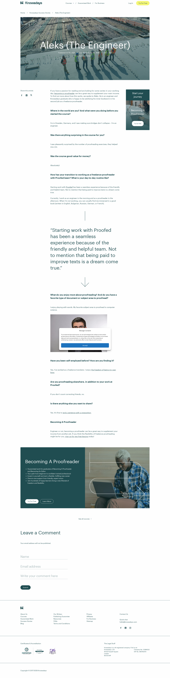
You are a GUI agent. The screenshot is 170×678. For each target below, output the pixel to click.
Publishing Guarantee (62, 616)
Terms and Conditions (62, 623)
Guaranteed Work (84, 3)
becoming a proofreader (64, 93)
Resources (57, 619)
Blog (22, 623)
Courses (69, 3)
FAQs (55, 621)
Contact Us (124, 614)
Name (24, 556)
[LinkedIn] (125, 628)
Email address (30, 566)
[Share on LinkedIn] (26, 95)
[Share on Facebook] (21, 95)
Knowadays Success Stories (40, 13)
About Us (23, 614)
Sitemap (90, 621)
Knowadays (42, 670)
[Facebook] (120, 628)
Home (22, 13)
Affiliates (90, 616)
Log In (130, 3)
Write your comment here (39, 575)
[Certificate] (52, 651)
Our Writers (58, 614)
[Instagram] (130, 628)
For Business (99, 3)
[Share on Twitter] (31, 95)
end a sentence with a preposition (77, 413)
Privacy (89, 614)
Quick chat (124, 619)
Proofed (69, 187)
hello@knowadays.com (128, 622)
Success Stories (85, 56)
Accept (85, 345)
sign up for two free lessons (76, 436)
